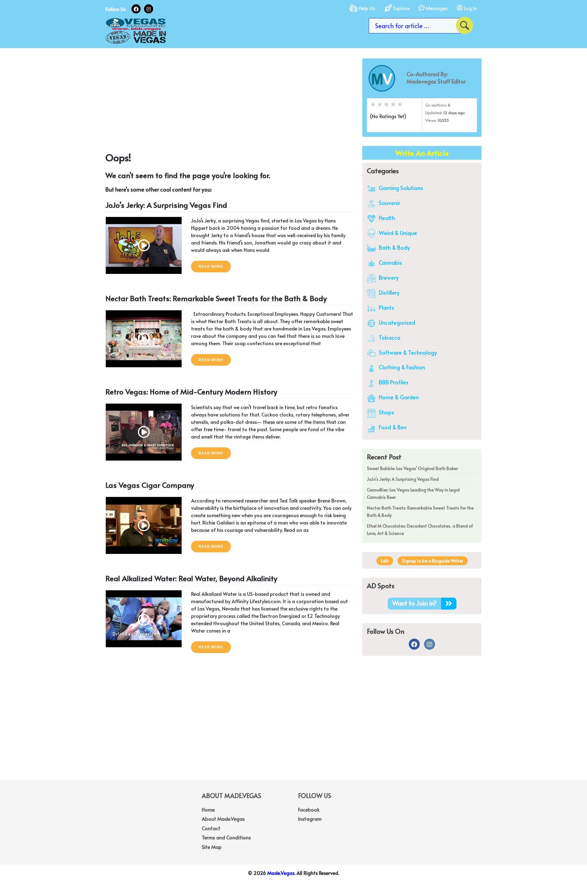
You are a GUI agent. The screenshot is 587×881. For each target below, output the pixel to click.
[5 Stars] (400, 104)
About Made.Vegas (223, 818)
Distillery (389, 292)
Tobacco (389, 337)
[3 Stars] (386, 104)
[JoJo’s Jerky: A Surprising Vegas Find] (143, 244)
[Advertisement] (229, 101)
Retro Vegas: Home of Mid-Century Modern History (191, 391)
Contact (211, 828)
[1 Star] (373, 104)
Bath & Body (394, 247)
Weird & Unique (397, 233)
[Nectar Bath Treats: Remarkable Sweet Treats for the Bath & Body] (143, 337)
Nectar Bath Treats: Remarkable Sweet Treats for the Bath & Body (216, 298)
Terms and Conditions (226, 837)
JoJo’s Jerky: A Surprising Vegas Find (166, 205)
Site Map (212, 846)
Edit (385, 561)
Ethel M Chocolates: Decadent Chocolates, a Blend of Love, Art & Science (420, 529)
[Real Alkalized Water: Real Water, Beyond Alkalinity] (143, 617)
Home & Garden (398, 397)
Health (386, 218)
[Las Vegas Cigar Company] (143, 524)
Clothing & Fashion (401, 367)
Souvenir (389, 203)
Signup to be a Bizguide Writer (432, 561)
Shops (386, 412)
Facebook (308, 809)
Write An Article (422, 153)
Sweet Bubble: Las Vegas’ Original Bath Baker (412, 468)
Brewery (388, 277)
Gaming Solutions (400, 188)
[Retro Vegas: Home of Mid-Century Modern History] (143, 431)
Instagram (310, 818)
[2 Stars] (380, 104)
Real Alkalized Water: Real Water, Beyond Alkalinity (191, 578)
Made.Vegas (280, 872)
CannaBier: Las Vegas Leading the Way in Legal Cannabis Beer (413, 493)
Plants (386, 307)
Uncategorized (396, 322)
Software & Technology (407, 352)
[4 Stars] (393, 104)
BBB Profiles (393, 382)
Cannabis (390, 262)
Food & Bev (392, 427)
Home (208, 809)
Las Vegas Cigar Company (149, 485)
